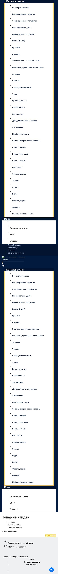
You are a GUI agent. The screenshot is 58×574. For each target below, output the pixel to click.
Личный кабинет (14, 245)
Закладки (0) (13, 248)
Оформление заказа (16, 253)
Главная (11, 522)
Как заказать (32, 565)
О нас (32, 559)
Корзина (11, 250)
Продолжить (50, 535)
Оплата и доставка (32, 562)
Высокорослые (14, 525)
